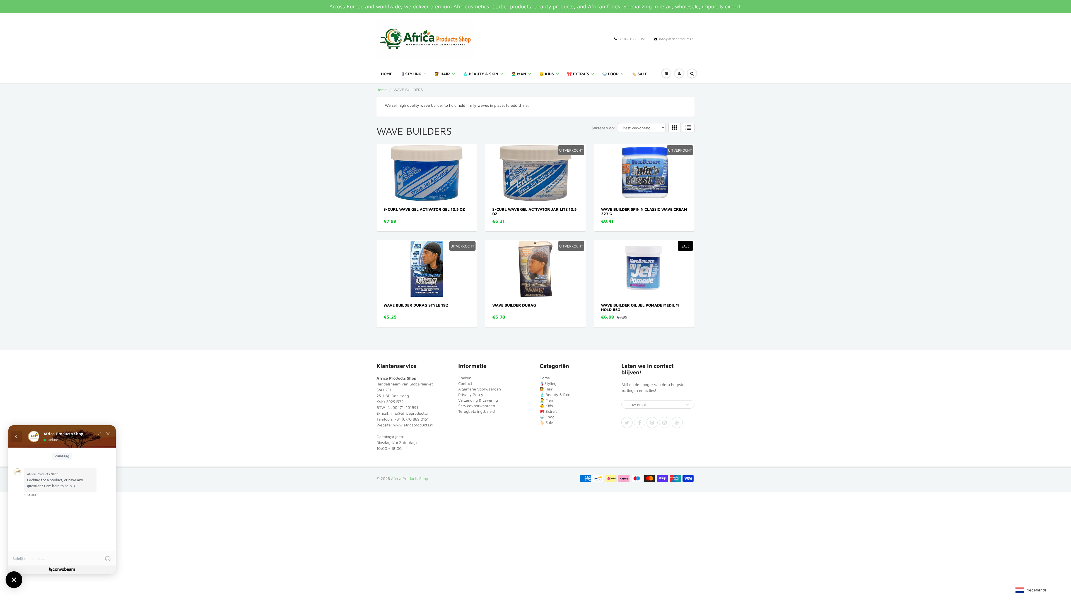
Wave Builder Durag (514, 305)
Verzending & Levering (478, 400)
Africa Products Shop (409, 478)
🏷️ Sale (639, 73)
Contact (465, 383)
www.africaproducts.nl (413, 425)
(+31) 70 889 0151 (631, 39)
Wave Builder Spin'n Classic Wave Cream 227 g (644, 211)
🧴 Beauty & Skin (480, 73)
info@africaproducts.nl (676, 39)
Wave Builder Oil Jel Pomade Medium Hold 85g (640, 307)
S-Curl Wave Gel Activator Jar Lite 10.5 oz (534, 211)
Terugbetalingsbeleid (476, 411)
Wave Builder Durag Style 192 (415, 305)
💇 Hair (442, 73)
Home (386, 73)
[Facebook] (639, 422)
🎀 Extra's (578, 73)
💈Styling (411, 73)
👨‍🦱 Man (518, 73)
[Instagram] (664, 422)
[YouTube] (677, 422)
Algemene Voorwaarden (479, 389)
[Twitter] (627, 422)
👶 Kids (546, 73)
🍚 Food (610, 73)
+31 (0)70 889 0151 (411, 419)
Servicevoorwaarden (476, 405)
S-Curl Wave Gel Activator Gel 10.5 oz (424, 209)
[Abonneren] (687, 404)
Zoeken (464, 377)
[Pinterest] (652, 422)
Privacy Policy (470, 394)
